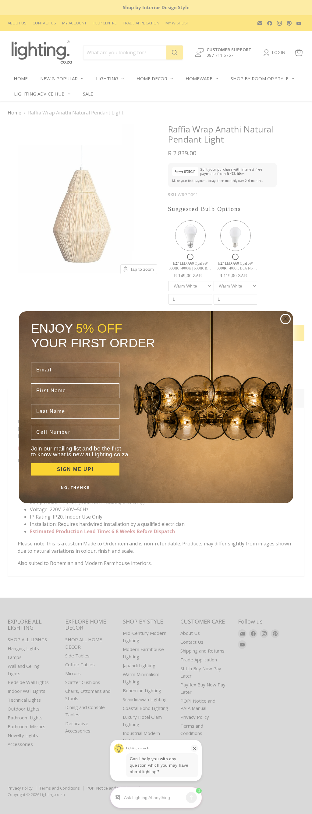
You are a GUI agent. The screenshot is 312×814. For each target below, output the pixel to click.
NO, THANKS (75, 488)
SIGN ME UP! (75, 469)
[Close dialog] (285, 319)
